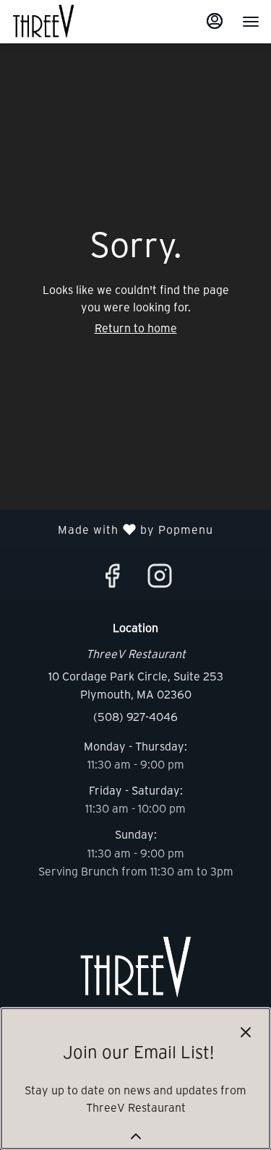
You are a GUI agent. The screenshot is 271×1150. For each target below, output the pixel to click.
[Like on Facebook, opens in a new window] (112, 579)
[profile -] (214, 21)
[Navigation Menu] (251, 21)
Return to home (136, 327)
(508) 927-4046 (135, 716)
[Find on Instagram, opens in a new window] (160, 579)
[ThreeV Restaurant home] (77, 22)
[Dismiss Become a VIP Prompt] (245, 1032)
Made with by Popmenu (112, 529)
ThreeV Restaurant (135, 967)
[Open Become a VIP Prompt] (136, 1136)
